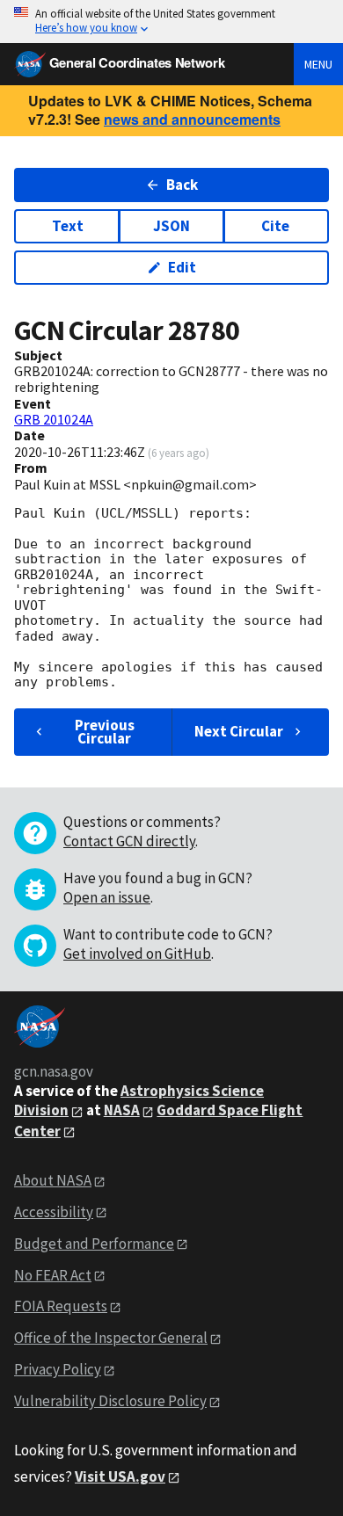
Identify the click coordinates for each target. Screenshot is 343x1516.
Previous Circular (105, 731)
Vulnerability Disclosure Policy (110, 1401)
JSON (171, 226)
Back (182, 184)
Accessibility (53, 1212)
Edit (182, 267)
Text (68, 226)
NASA (122, 1110)
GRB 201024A (53, 419)
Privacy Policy (57, 1369)
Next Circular (238, 731)
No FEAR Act (52, 1275)
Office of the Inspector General (111, 1337)
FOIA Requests (60, 1306)
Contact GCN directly (129, 841)
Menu (318, 64)
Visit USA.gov (120, 1476)
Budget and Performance (94, 1243)
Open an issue (106, 897)
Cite (275, 226)
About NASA (52, 1180)
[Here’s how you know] (171, 21)
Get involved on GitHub (137, 953)
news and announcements (192, 119)
